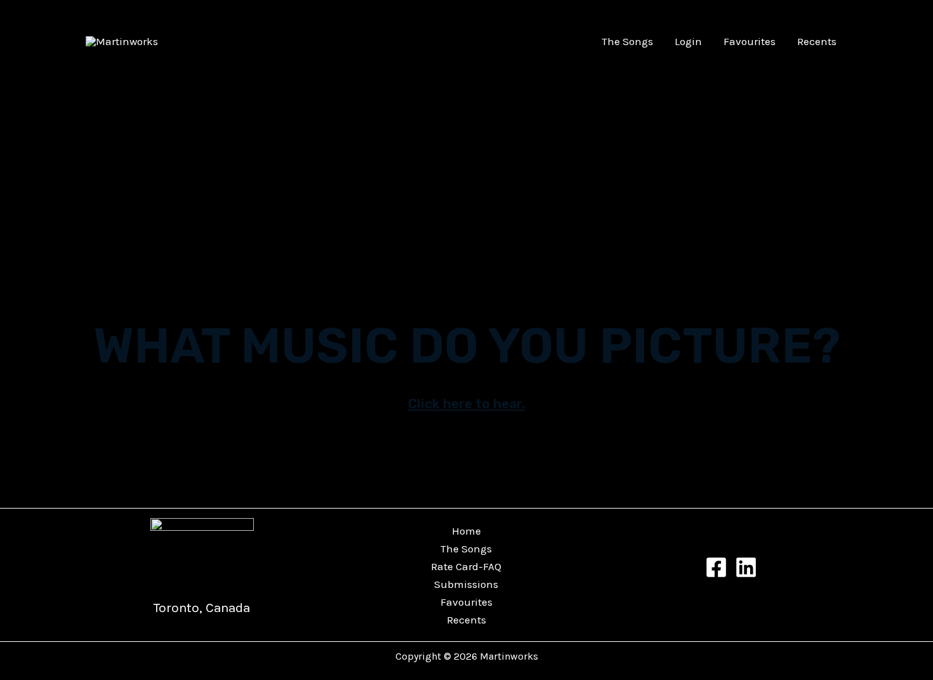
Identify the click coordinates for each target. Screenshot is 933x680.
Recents (817, 41)
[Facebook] (716, 567)
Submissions (466, 584)
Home (466, 530)
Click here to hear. (466, 403)
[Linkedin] (746, 567)
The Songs (627, 41)
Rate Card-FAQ (466, 566)
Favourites (750, 41)
